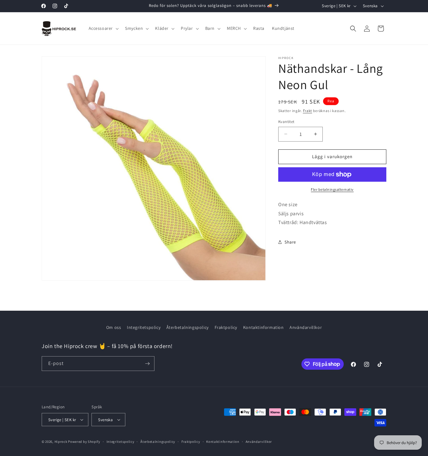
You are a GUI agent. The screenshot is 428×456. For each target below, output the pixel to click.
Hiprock (61, 441)
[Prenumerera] (147, 363)
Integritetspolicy (143, 327)
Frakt (307, 110)
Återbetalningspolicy (187, 327)
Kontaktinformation (263, 327)
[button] (103, 28)
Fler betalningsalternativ (332, 189)
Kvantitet (286, 121)
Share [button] (290, 242)
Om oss (113, 327)
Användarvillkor (306, 327)
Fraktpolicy (226, 327)
